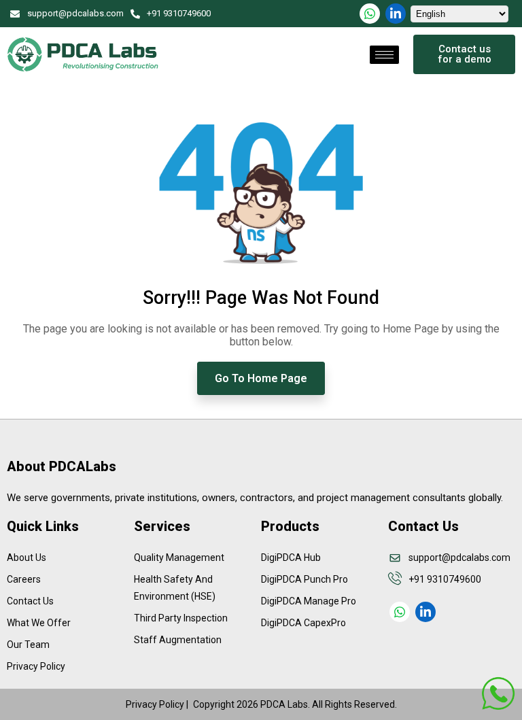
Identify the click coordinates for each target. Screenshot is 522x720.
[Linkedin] (395, 13)
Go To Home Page (261, 378)
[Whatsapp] (370, 13)
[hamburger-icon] (384, 55)
